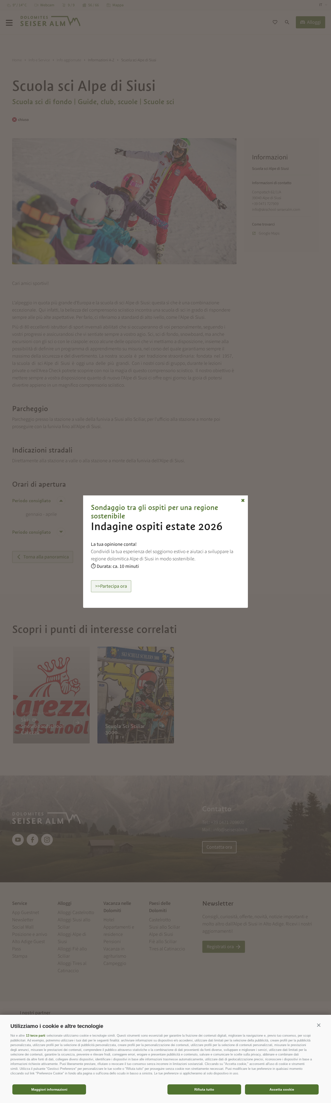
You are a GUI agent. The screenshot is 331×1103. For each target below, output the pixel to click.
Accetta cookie (281, 1089)
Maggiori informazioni (49, 1089)
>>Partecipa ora (111, 586)
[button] (319, 1025)
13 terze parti (35, 1035)
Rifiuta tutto (204, 1089)
